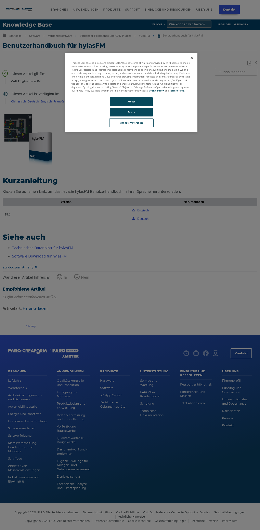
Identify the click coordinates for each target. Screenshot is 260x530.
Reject (131, 112)
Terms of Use (177, 90)
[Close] (191, 57)
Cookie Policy (156, 90)
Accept (131, 101)
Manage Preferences (131, 122)
